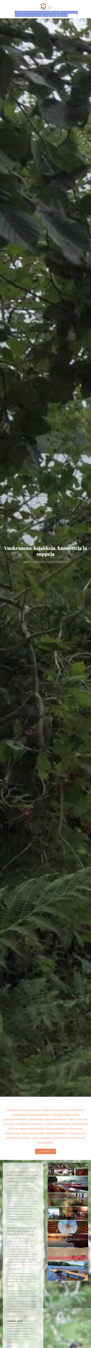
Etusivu (18, 12)
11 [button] (59, 1098)
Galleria (53, 15)
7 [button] (48, 1098)
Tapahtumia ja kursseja (69, 12)
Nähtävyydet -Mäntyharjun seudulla (28, 15)
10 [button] (56, 1098)
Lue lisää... (45, 1151)
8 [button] (51, 1098)
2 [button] (35, 1098)
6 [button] (45, 1098)
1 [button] (32, 1098)
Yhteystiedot (62, 15)
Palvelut (55, 12)
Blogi (45, 15)
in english (73, 15)
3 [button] (37, 1098)
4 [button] (40, 1098)
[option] (45, 557)
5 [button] (43, 1098)
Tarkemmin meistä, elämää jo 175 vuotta (36, 12)
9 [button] (53, 1098)
